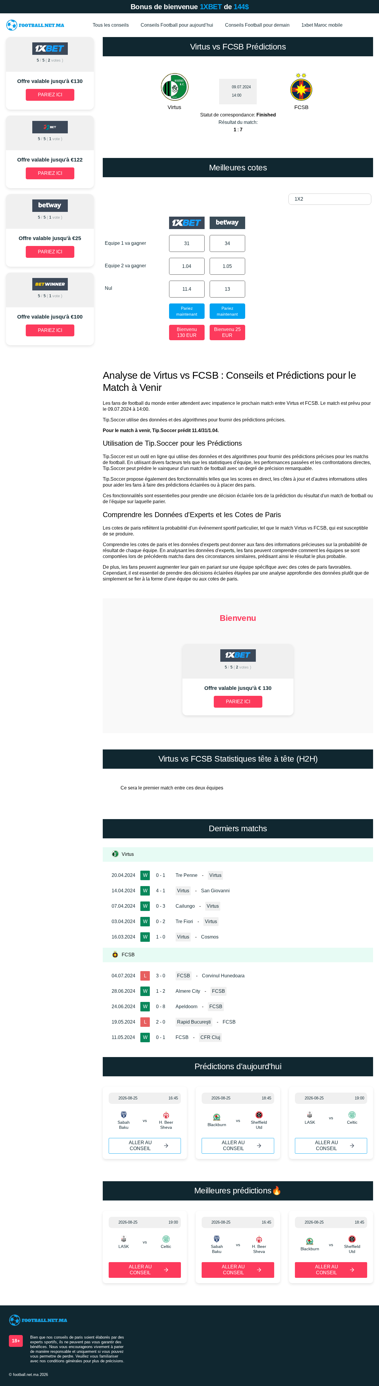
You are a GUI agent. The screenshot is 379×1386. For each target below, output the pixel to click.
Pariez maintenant (186, 311)
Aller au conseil (140, 1145)
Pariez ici (238, 701)
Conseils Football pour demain (257, 25)
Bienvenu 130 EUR (187, 332)
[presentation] (132, 680)
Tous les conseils (111, 25)
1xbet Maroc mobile (322, 25)
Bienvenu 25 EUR (227, 332)
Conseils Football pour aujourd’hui (177, 25)
